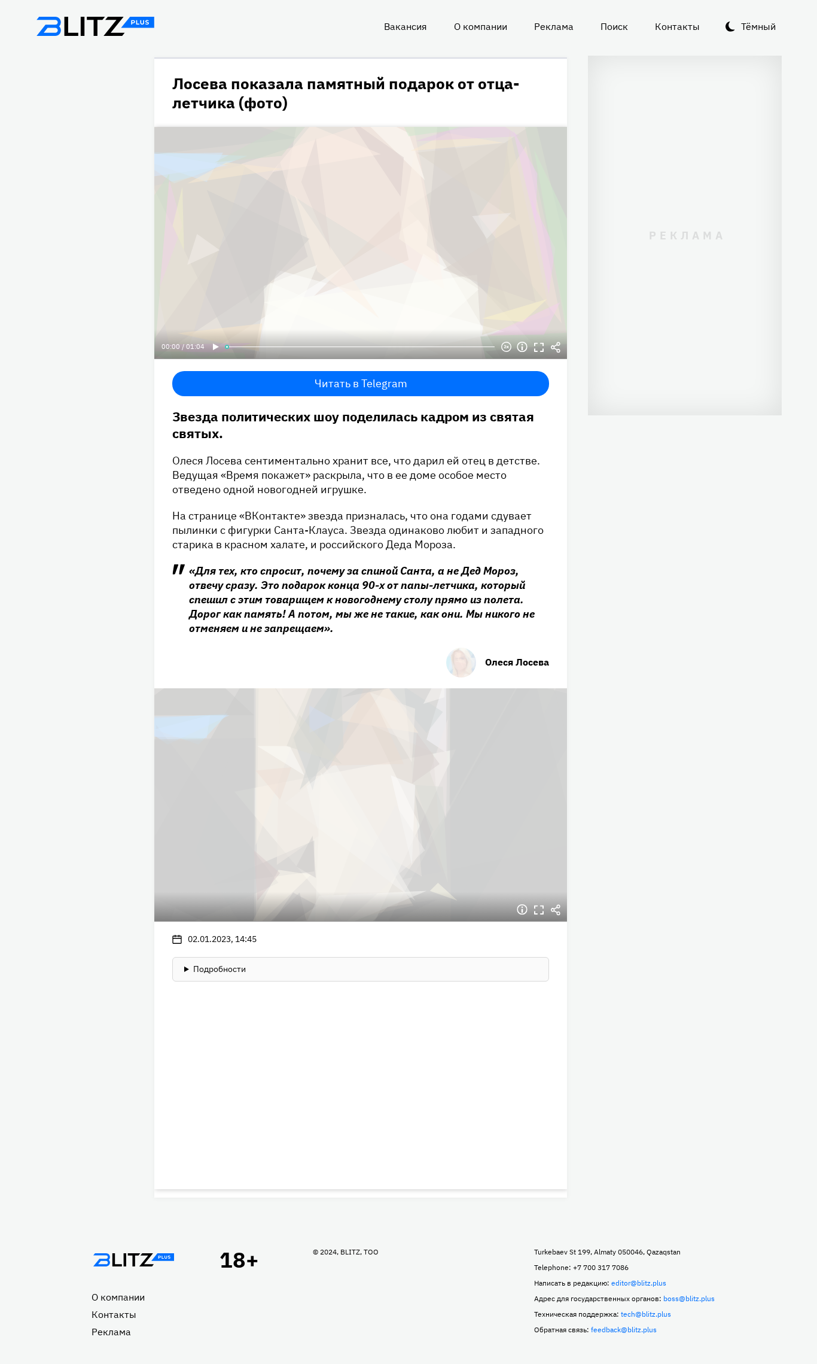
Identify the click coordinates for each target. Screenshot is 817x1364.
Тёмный (758, 26)
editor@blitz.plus (638, 1282)
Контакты (677, 26)
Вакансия (405, 26)
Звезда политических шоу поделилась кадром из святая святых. (353, 425)
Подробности (219, 969)
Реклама (554, 26)
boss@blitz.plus (689, 1298)
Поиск (614, 26)
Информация (522, 347)
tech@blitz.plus (646, 1314)
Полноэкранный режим (539, 347)
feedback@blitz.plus (624, 1329)
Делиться (555, 347)
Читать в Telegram (361, 383)
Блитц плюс (95, 26)
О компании (480, 26)
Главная (133, 1259)
